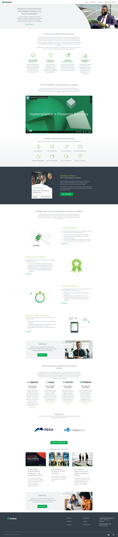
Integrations (86, 518)
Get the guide (66, 194)
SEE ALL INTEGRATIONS (59, 442)
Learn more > (32, 407)
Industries (92, 2)
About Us (69, 518)
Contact (114, 2)
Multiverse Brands (16, 534)
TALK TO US (29, 24)
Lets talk (42, 355)
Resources (107, 2)
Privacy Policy (86, 524)
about (86, 2)
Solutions (100, 2)
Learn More (64, 243)
